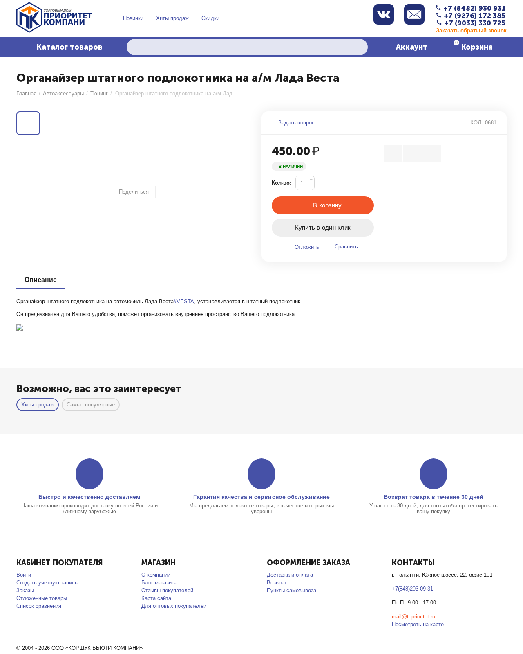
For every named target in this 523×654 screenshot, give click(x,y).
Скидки (210, 18)
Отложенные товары (41, 598)
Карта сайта (156, 598)
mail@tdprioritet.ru (413, 616)
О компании (155, 575)
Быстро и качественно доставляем (89, 497)
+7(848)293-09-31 (412, 589)
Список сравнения (38, 606)
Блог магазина (159, 583)
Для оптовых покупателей (173, 606)
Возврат (277, 583)
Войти (23, 575)
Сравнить (346, 247)
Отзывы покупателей (167, 590)
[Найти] (359, 47)
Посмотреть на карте (418, 624)
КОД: (476, 123)
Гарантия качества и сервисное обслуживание (261, 497)
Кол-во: (281, 183)
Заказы (25, 590)
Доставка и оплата (290, 575)
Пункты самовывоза (291, 590)
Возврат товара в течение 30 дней (433, 497)
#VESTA (184, 301)
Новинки (133, 18)
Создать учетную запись (47, 583)
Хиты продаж (172, 18)
